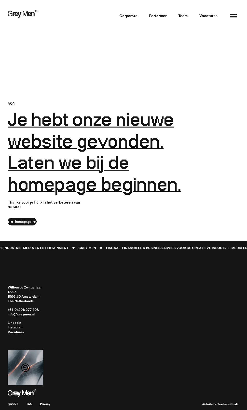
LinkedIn (14, 323)
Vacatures (16, 332)
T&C (29, 404)
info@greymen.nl (21, 314)
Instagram (15, 327)
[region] (22, 221)
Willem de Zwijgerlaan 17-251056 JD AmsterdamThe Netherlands (25, 294)
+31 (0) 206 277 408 (23, 310)
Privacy (45, 404)
